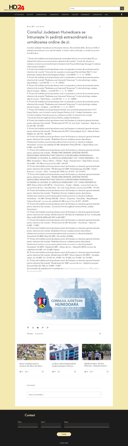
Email (42, 422)
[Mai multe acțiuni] (100, 26)
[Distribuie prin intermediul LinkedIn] (38, 327)
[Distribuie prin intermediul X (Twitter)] (33, 327)
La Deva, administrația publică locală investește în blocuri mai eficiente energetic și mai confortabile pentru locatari (64, 365)
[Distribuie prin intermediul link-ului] (43, 327)
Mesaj (66, 422)
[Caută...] (122, 8)
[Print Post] (47, 327)
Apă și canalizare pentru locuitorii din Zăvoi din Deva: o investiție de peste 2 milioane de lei (31, 365)
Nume (20, 422)
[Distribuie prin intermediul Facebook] (28, 327)
